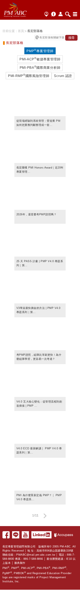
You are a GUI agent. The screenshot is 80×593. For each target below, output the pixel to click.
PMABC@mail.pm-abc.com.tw (35, 554)
